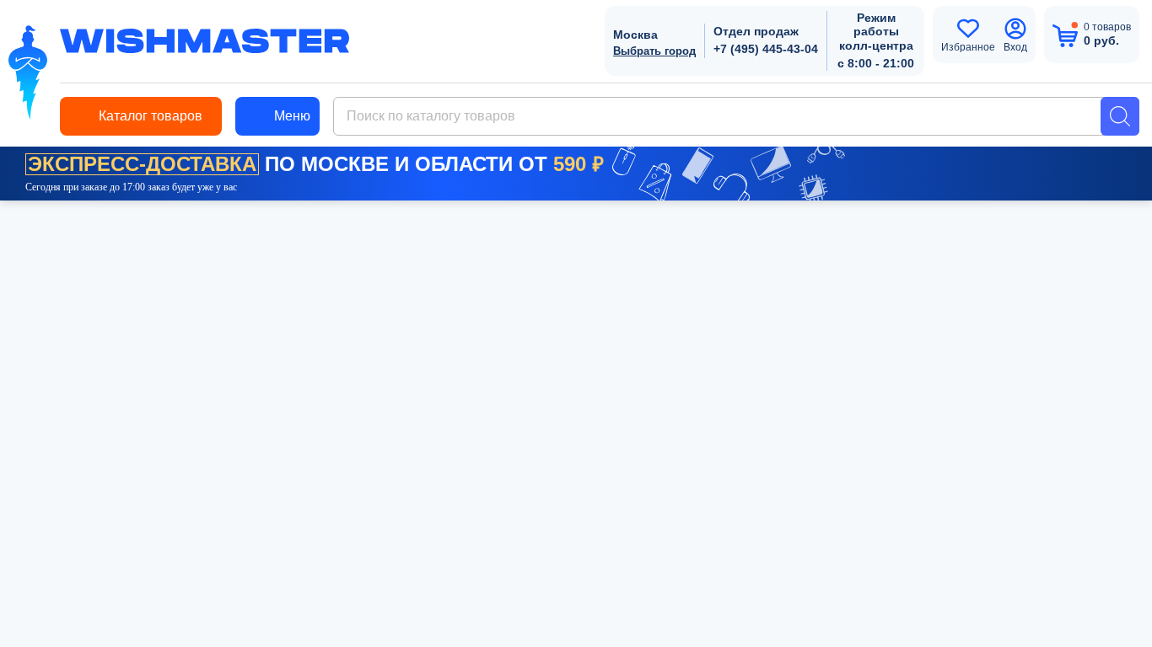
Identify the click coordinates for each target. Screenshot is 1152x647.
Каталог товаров (150, 116)
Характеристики (158, 276)
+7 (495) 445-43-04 (765, 49)
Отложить (679, 385)
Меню (292, 116)
